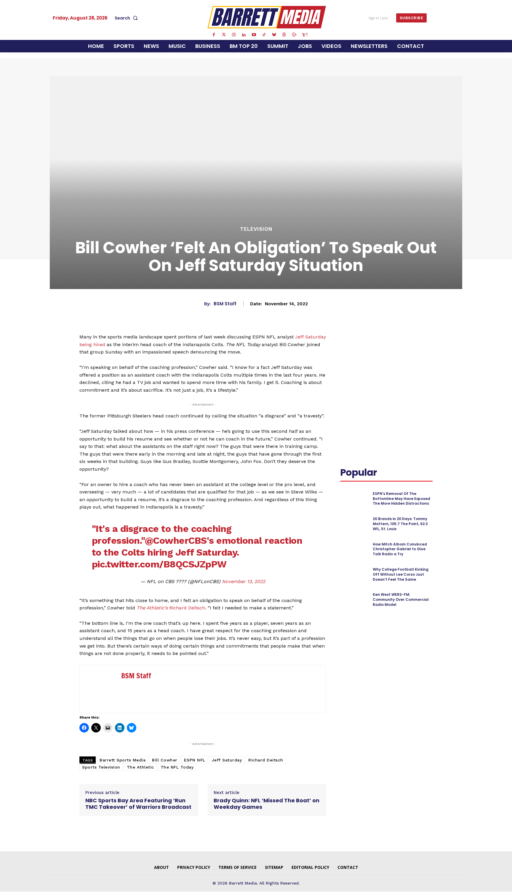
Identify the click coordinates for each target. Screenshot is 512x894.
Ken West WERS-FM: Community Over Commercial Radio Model (401, 599)
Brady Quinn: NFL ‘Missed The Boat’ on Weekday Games (266, 803)
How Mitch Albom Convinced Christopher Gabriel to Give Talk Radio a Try (400, 549)
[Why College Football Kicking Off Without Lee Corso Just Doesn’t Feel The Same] (354, 574)
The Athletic (140, 767)
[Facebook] (213, 35)
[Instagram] (234, 35)
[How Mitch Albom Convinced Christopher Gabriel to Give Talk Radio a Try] (354, 549)
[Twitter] (224, 35)
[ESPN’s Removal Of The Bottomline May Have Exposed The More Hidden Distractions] (354, 498)
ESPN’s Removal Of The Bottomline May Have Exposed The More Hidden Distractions (401, 498)
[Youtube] (254, 35)
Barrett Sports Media (122, 760)
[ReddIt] (424, 345)
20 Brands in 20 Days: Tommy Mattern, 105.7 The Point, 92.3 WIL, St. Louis (400, 523)
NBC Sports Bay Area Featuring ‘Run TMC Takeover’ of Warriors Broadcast (138, 803)
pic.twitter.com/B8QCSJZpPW (159, 564)
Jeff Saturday (227, 760)
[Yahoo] (304, 35)
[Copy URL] (360, 359)
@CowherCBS (176, 540)
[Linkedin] (244, 35)
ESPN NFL (194, 760)
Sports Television (101, 767)
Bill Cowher (164, 760)
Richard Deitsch (171, 608)
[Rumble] (294, 35)
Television (256, 229)
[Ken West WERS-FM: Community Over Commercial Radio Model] (354, 599)
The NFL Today (177, 767)
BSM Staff (225, 303)
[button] (127, 18)
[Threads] (284, 35)
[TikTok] (264, 35)
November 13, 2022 (243, 581)
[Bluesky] (274, 35)
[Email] (346, 359)
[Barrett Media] (267, 17)
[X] (396, 345)
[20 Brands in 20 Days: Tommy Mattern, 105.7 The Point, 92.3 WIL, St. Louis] (354, 524)
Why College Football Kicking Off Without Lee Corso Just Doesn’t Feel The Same (400, 574)
